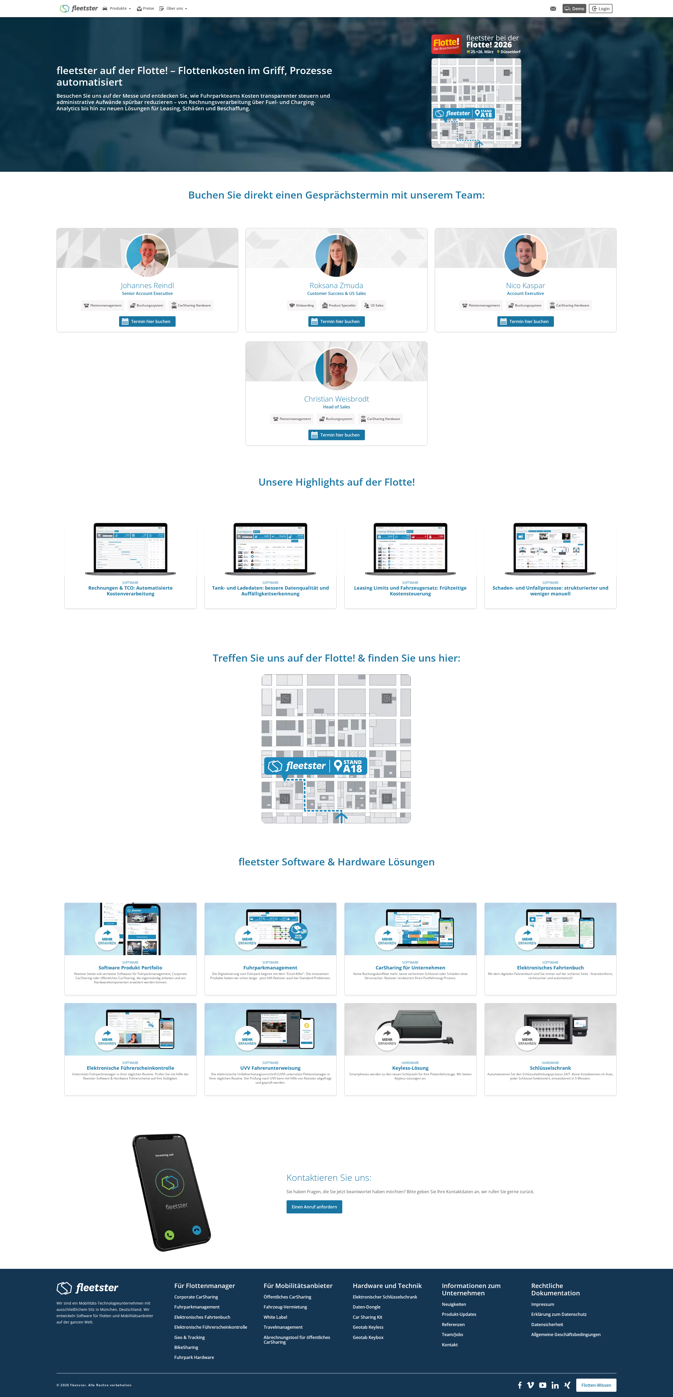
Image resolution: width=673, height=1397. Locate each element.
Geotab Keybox (368, 1337)
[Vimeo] (530, 1385)
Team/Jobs (452, 1334)
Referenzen (453, 1324)
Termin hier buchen (150, 321)
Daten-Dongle (366, 1307)
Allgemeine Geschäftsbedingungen (566, 1334)
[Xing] (567, 1385)
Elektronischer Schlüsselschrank (385, 1297)
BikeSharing (186, 1347)
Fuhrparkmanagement (197, 1307)
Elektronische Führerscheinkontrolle (210, 1327)
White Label (275, 1317)
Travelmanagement (283, 1327)
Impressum (542, 1304)
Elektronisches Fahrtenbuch (202, 1317)
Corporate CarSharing (196, 1297)
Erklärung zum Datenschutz (559, 1314)
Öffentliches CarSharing (287, 1297)
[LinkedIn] (555, 1385)
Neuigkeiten (454, 1304)
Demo (578, 9)
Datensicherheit (547, 1324)
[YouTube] (542, 1385)
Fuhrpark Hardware (194, 1357)
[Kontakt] (553, 9)
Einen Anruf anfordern (314, 1207)
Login (604, 9)
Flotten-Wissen (596, 1385)
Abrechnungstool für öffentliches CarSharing (297, 1339)
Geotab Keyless (368, 1327)
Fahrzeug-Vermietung (285, 1307)
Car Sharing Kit (367, 1317)
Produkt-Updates (459, 1314)
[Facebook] (520, 1385)
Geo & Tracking (189, 1337)
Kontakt (450, 1345)
